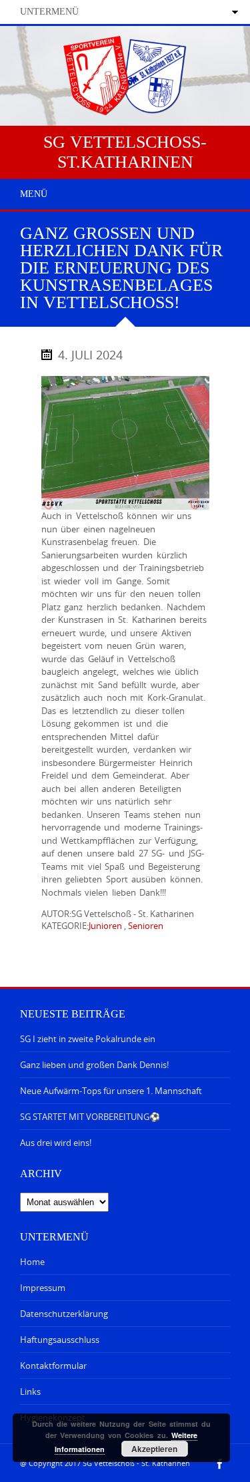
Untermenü (49, 12)
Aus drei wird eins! (55, 1143)
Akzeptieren (154, 1449)
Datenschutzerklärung (64, 1314)
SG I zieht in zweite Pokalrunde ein (87, 1039)
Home (32, 1262)
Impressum (42, 1288)
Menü (33, 194)
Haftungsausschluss (59, 1340)
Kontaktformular (53, 1366)
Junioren (105, 926)
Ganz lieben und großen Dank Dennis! (94, 1065)
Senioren (145, 926)
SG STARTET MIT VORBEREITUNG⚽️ (90, 1117)
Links (30, 1391)
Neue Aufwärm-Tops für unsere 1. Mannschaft (111, 1091)
